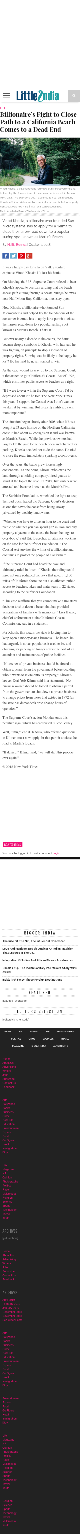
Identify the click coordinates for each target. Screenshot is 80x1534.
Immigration (9, 1148)
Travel (65, 1039)
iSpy (5, 1152)
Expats (34, 1032)
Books (6, 1108)
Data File (7, 1120)
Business (48, 1039)
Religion (7, 1197)
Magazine (18, 1046)
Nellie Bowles (16, 244)
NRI (20, 1032)
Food (5, 1136)
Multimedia (9, 1193)
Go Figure (8, 1140)
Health (6, 1144)
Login (56, 853)
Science (7, 1201)
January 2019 (10, 1308)
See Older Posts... (13, 1320)
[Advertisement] (40, 44)
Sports (6, 1205)
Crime (31, 1039)
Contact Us (9, 1083)
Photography (10, 1181)
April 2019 (8, 1299)
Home (7, 1032)
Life (47, 1032)
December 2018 (12, 1312)
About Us (8, 1062)
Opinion (7, 1177)
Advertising (60, 1046)
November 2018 (12, 1316)
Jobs (5, 1075)
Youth (5, 1217)
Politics (16, 1039)
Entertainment (66, 1032)
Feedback (8, 1087)
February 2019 (11, 1303)
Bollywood (8, 1104)
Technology (9, 1209)
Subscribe (8, 1079)
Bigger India (39, 1046)
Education (8, 1124)
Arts (4, 1100)
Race (5, 1189)
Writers (6, 1070)
